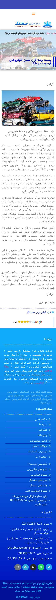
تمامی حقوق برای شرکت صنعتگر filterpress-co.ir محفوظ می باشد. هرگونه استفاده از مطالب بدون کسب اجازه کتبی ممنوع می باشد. (28, 587)
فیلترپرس (39, 383)
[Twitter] (49, 567)
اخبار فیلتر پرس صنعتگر (39, 312)
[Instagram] (33, 567)
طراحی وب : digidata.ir (28, 597)
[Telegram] (25, 567)
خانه (54, 33)
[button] (33, 13)
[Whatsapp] (41, 567)
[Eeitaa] (17, 567)
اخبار (48, 33)
